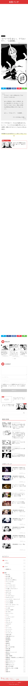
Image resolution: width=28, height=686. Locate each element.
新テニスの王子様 (15, 647)
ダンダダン (15, 611)
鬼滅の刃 (15, 671)
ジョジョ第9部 (15, 602)
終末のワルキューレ (15, 661)
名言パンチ (14, 2)
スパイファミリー (15, 606)
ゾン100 (15, 608)
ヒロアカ (15, 618)
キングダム (15, 593)
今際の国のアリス (15, 636)
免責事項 (19, 682)
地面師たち (15, 569)
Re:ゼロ (15, 574)
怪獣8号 (15, 643)
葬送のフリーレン (15, 662)
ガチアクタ (15, 592)
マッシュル (15, 627)
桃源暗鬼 (15, 654)
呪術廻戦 (15, 638)
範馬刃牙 (15, 659)
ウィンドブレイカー (15, 585)
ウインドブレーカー (15, 586)
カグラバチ (15, 590)
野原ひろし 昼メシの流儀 (15, 668)
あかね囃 (15, 576)
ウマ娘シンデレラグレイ (15, 588)
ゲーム (14, 560)
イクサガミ (15, 583)
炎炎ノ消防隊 (15, 655)
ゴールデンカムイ (15, 595)
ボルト (15, 625)
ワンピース (15, 631)
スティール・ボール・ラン (15, 604)
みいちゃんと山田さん (15, 579)
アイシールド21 (15, 581)
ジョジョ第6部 (15, 601)
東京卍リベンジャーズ (15, 652)
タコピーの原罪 (15, 609)
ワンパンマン (15, 629)
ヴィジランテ (15, 632)
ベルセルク (15, 624)
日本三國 (15, 648)
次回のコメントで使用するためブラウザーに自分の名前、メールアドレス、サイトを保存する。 (13, 386)
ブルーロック (15, 622)
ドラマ (14, 566)
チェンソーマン (15, 613)
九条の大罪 (15, 634)
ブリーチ (15, 620)
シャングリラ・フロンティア (15, 599)
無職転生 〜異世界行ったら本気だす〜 (15, 657)
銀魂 (15, 669)
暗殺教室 (15, 650)
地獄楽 (15, 641)
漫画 (14, 572)
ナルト (15, 615)
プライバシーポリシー (11, 682)
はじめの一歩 (15, 578)
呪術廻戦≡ (15, 639)
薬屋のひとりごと (15, 664)
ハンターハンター (15, 616)
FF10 (15, 563)
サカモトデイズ (15, 597)
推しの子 (15, 645)
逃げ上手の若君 (15, 666)
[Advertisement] (14, 21)
